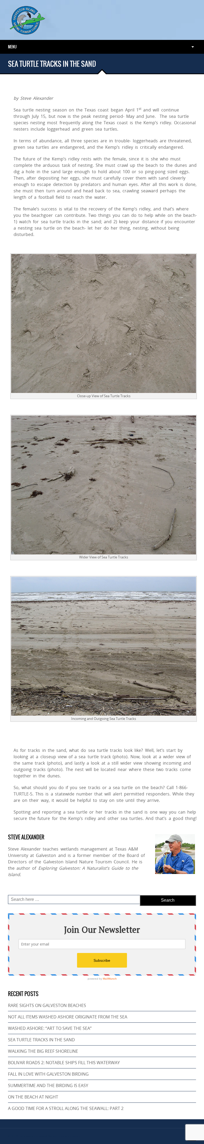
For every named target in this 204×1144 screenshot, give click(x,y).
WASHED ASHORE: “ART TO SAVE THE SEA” (50, 1028)
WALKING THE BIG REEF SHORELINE (43, 1051)
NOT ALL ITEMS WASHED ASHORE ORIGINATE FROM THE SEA (67, 1017)
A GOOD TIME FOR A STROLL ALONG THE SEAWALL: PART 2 (66, 1108)
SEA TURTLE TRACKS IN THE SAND (41, 1040)
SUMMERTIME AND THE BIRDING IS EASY (48, 1085)
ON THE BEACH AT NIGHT (33, 1097)
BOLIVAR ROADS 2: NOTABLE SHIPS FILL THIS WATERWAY (64, 1063)
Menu (12, 47)
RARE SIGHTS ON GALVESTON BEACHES (47, 1005)
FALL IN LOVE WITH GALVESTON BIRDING (48, 1074)
